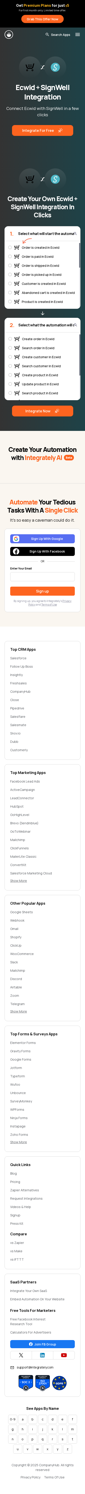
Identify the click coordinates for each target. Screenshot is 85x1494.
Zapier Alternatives (24, 1190)
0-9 (12, 1419)
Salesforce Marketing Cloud (31, 873)
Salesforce (18, 658)
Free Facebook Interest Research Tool (28, 1321)
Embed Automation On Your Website (37, 1299)
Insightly (16, 675)
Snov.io (15, 733)
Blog (13, 1173)
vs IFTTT (17, 1259)
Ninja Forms (19, 1118)
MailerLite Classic (23, 856)
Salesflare (17, 716)
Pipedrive (17, 708)
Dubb (14, 741)
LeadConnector (22, 798)
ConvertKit (18, 865)
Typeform (17, 1076)
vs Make (16, 1251)
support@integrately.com (35, 1367)
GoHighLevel (19, 815)
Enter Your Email (21, 568)
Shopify (15, 937)
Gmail (14, 929)
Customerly (19, 750)
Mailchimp (17, 840)
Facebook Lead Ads (25, 781)
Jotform (16, 1068)
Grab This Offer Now (42, 19)
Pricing (15, 1182)
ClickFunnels (19, 848)
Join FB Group (45, 1344)
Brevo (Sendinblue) (24, 823)
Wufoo (15, 1084)
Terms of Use (49, 604)
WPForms (17, 1109)
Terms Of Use (54, 1477)
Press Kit (16, 1223)
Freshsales (18, 683)
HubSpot (17, 806)
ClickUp (16, 945)
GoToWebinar (20, 831)
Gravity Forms (20, 1051)
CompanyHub (20, 691)
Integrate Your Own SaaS (28, 1291)
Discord (16, 979)
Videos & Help (20, 1207)
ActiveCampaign (22, 790)
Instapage (18, 1126)
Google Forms (20, 1059)
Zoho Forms (19, 1134)
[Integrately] (9, 34)
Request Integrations (26, 1198)
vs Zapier (17, 1243)
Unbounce (18, 1093)
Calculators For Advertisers (30, 1332)
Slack (14, 962)
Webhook (17, 920)
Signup (15, 1215)
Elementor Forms (23, 1043)
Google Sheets (21, 912)
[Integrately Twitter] (21, 1355)
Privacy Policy (30, 1477)
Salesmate (18, 725)
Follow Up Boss (21, 666)
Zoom (14, 995)
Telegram (17, 1004)
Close (14, 700)
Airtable (16, 987)
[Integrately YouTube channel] (64, 1355)
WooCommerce (22, 954)
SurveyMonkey (21, 1101)
